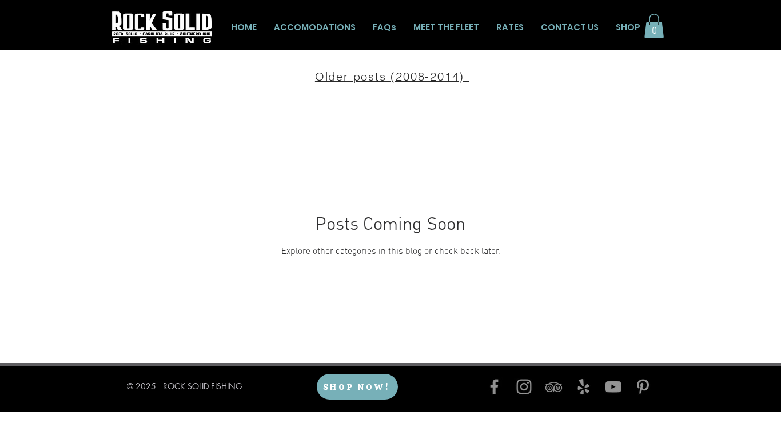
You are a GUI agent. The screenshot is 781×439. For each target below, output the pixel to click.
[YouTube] (613, 387)
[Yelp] (583, 387)
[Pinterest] (643, 387)
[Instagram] (524, 387)
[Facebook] (494, 387)
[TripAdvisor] (554, 387)
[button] (654, 26)
